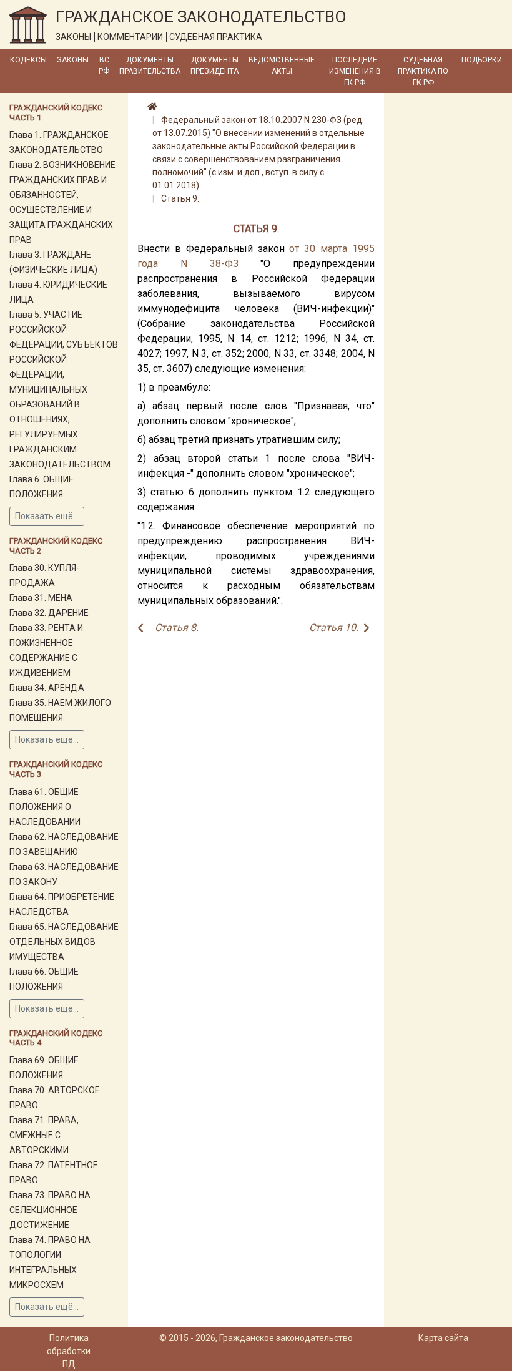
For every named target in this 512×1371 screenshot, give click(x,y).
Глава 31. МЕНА (40, 598)
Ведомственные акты (282, 66)
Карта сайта (443, 1338)
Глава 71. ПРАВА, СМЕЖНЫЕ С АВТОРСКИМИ (44, 1135)
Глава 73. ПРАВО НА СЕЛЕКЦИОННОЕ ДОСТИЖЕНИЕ (50, 1210)
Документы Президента (214, 66)
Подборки (481, 60)
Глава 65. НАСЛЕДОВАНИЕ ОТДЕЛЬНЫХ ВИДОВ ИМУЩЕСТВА (64, 942)
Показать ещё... (47, 516)
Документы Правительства (149, 66)
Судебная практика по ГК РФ (423, 71)
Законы (73, 60)
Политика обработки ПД (69, 1351)
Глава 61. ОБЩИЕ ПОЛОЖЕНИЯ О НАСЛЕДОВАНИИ (45, 807)
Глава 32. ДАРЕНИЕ (49, 613)
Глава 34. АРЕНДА (46, 688)
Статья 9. (180, 198)
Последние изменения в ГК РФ (355, 71)
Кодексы (28, 60)
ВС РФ (104, 66)
